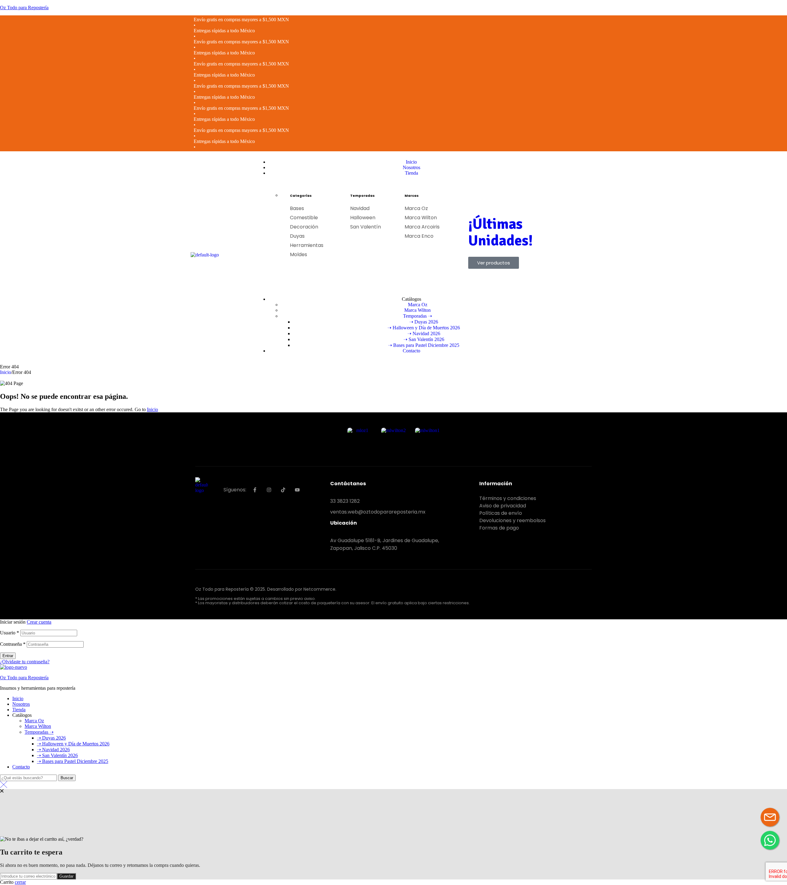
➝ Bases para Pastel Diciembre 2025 (72, 761)
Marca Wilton (38, 726)
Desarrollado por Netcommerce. (301, 589)
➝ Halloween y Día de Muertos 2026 (73, 743)
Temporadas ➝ (39, 732)
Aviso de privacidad (502, 505)
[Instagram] (269, 489)
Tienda (19, 709)
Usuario (9, 632)
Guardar (66, 876)
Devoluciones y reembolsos (512, 520)
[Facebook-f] (254, 489)
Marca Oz (34, 720)
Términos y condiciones (507, 498)
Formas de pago (499, 527)
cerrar (20, 882)
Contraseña (13, 644)
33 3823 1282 (345, 501)
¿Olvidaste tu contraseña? (24, 661)
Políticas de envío (500, 513)
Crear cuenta (39, 622)
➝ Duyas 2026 (51, 737)
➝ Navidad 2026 (53, 749)
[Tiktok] (283, 489)
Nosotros (21, 704)
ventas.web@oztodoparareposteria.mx (377, 511)
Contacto (21, 766)
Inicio (5, 372)
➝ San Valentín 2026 (57, 755)
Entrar (7, 655)
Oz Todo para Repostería (24, 7)
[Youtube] (297, 489)
